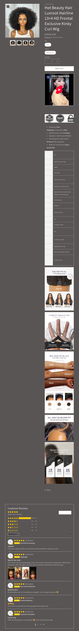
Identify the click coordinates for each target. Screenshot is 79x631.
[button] (13, 518)
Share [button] (49, 490)
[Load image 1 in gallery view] (12, 43)
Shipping (47, 37)
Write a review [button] (65, 512)
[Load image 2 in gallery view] (19, 43)
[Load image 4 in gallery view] (31, 43)
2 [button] (38, 624)
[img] (19, 540)
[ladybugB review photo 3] (25, 573)
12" (48, 45)
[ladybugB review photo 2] (18, 573)
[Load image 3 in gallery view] (25, 43)
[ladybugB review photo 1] (11, 573)
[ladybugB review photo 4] (33, 573)
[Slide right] (37, 43)
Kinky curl (50, 53)
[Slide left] (7, 43)
